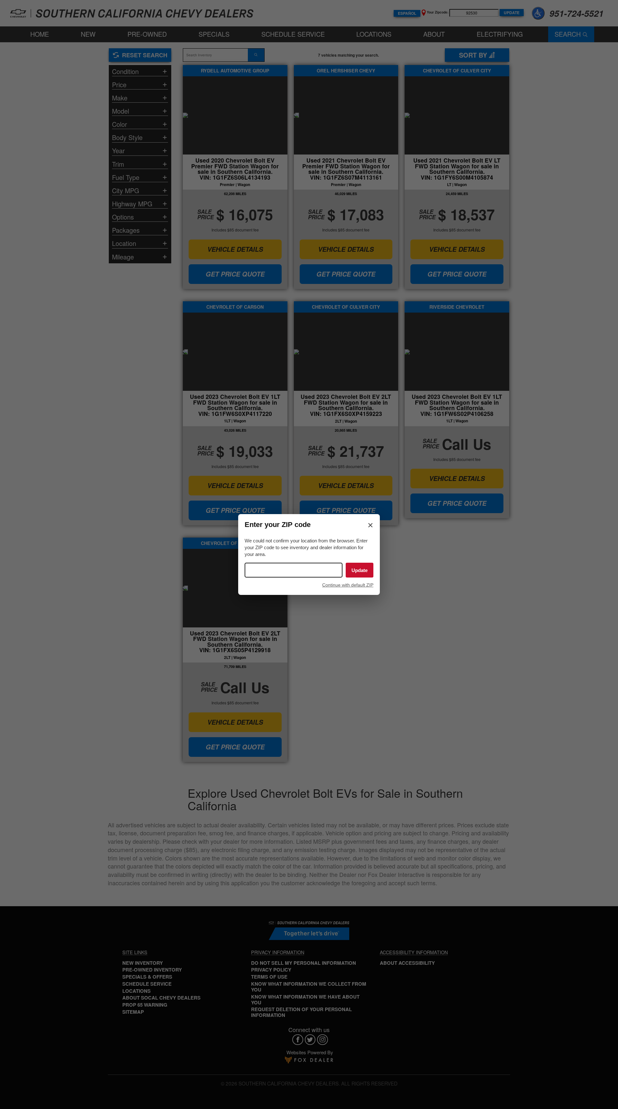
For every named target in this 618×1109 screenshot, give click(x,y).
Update (359, 570)
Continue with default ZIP (347, 584)
